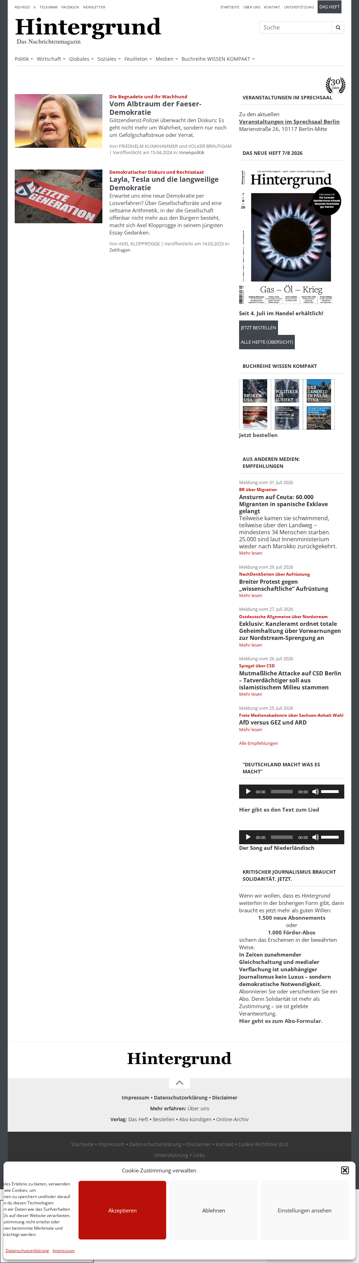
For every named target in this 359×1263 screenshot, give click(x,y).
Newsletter (94, 7)
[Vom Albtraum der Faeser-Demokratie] (58, 121)
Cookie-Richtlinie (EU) (263, 1144)
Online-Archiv (232, 1119)
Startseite (229, 7)
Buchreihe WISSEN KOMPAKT (216, 58)
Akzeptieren (122, 1210)
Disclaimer (224, 1097)
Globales (79, 58)
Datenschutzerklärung (27, 1251)
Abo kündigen (195, 1119)
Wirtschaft (49, 58)
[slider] (331, 791)
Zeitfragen (119, 250)
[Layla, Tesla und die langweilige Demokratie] (58, 196)
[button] (344, 1170)
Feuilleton (136, 58)
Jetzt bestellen (258, 328)
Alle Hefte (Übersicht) (267, 342)
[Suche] (338, 27)
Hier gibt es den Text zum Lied (279, 809)
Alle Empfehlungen (258, 743)
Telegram (48, 7)
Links (199, 1155)
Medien (165, 58)
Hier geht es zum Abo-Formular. (281, 1020)
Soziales (106, 58)
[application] (291, 792)
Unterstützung (299, 7)
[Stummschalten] (315, 791)
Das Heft (329, 7)
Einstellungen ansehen (305, 1210)
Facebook (70, 7)
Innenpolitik (191, 152)
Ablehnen (213, 1210)
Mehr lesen (250, 553)
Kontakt (272, 7)
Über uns (251, 7)
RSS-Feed (22, 7)
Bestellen (164, 1119)
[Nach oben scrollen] (179, 1083)
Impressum (64, 1251)
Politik (22, 58)
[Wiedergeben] (248, 791)
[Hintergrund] (88, 28)
